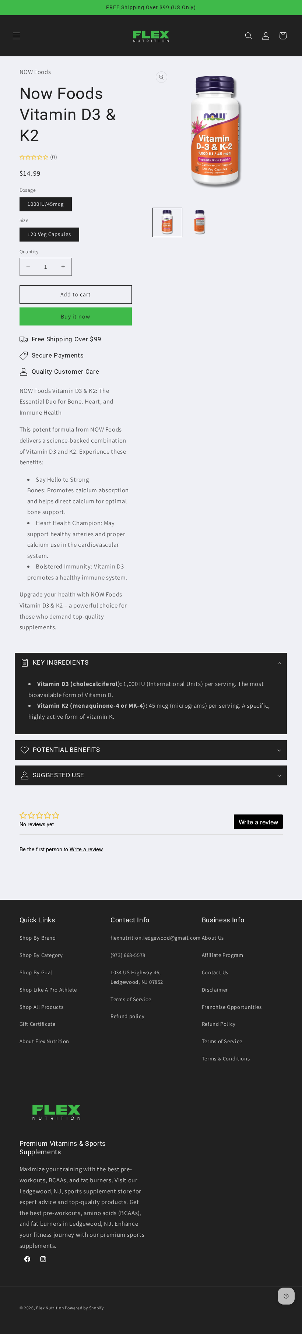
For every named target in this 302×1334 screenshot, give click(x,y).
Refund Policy (219, 1023)
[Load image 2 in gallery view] (200, 222)
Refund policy (127, 1016)
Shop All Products (42, 1006)
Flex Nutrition (50, 1307)
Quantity (29, 251)
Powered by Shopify (84, 1307)
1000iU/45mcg (46, 203)
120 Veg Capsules (49, 233)
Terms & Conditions (226, 1058)
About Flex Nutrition (45, 1041)
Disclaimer (215, 989)
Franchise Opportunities (232, 1006)
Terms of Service (130, 999)
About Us (213, 937)
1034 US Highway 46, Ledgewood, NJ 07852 (136, 977)
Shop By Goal (36, 972)
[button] (16, 35)
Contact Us (215, 972)
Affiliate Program (222, 954)
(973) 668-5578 (127, 954)
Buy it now (75, 316)
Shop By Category (41, 954)
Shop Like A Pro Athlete (48, 989)
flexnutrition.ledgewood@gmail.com (155, 937)
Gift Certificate (38, 1023)
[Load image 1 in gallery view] (167, 222)
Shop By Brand (38, 937)
